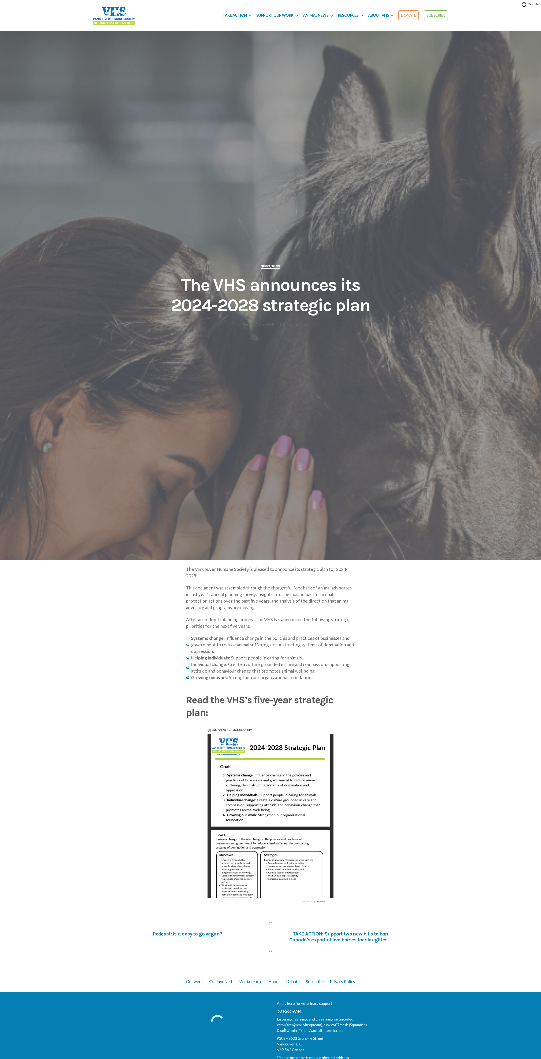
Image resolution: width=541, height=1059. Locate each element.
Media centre (250, 981)
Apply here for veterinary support (304, 1003)
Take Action (235, 15)
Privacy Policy (342, 981)
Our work (194, 981)
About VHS (378, 15)
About (274, 981)
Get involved (220, 981)
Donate (408, 15)
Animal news (316, 15)
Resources (348, 15)
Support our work (275, 15)
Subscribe (435, 15)
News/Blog (270, 266)
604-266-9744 (289, 1011)
